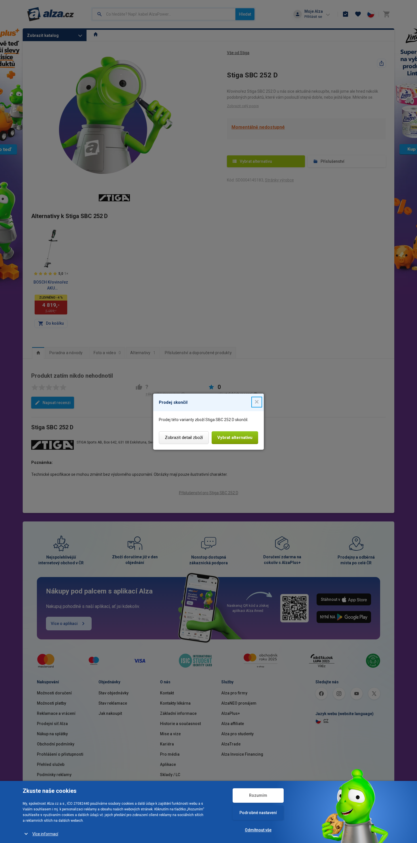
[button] (256, 402)
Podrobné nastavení (258, 812)
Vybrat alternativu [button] (234, 437)
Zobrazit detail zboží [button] (184, 437)
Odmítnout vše (258, 830)
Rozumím (258, 795)
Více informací (45, 834)
